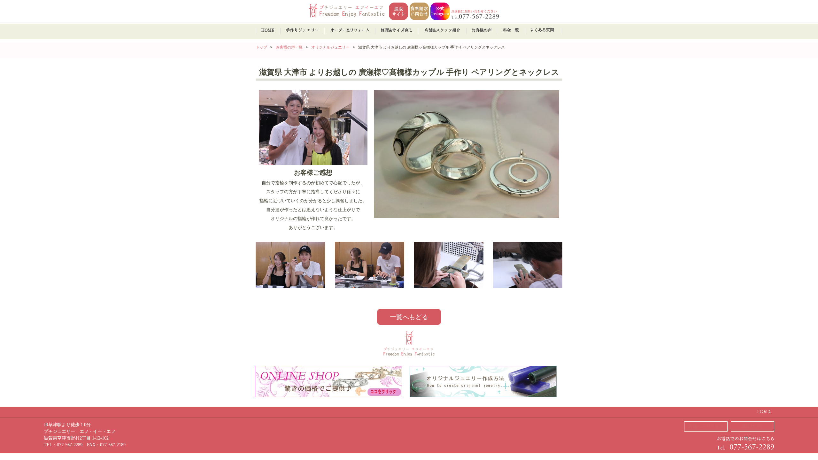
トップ (261, 47)
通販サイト (752, 426)
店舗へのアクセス (706, 426)
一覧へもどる (409, 316)
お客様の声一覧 (289, 47)
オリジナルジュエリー (330, 47)
